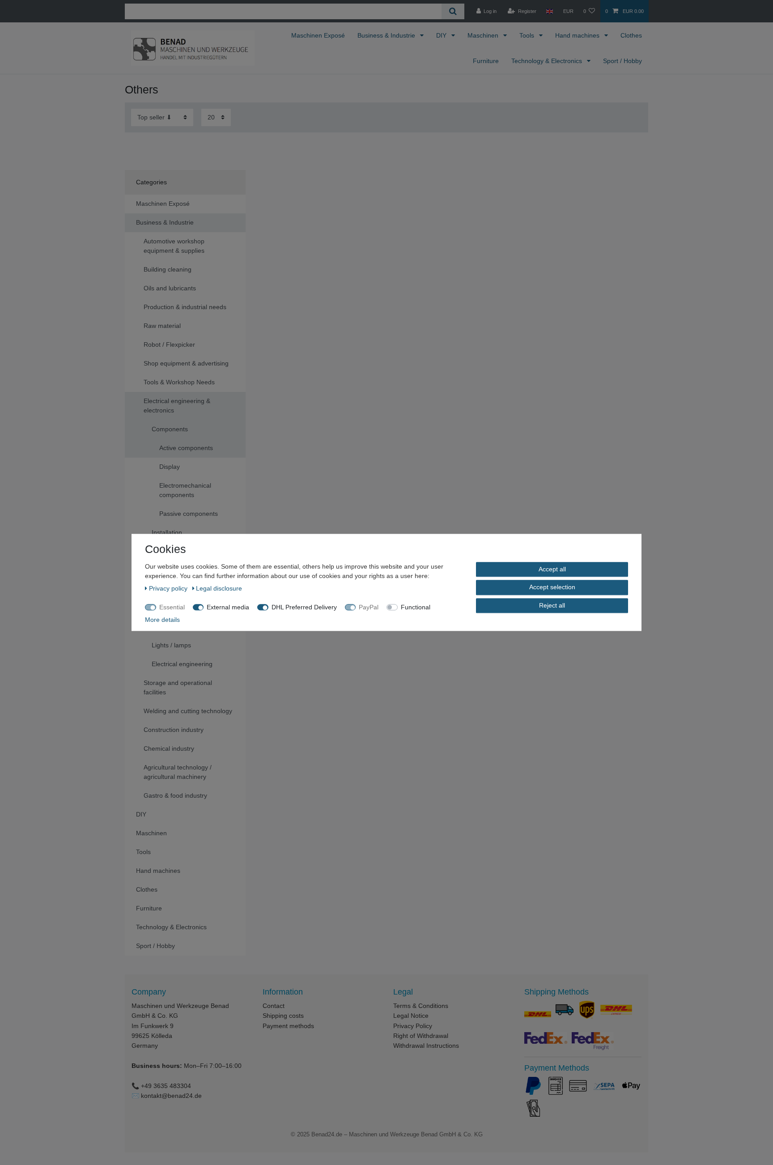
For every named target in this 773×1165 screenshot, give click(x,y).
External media (228, 607)
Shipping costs (283, 1015)
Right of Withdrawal (420, 1035)
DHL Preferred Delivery (304, 607)
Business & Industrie (387, 35)
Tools (527, 35)
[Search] (453, 11)
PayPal (368, 607)
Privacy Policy (412, 1025)
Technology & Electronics (547, 60)
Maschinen (483, 35)
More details (162, 619)
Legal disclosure (219, 588)
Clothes (631, 35)
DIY (442, 35)
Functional (415, 607)
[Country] (549, 11)
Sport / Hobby (622, 60)
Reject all (552, 605)
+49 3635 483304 (166, 1085)
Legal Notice (411, 1015)
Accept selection (552, 587)
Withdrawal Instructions (426, 1045)
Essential (172, 607)
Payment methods (288, 1025)
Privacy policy (169, 588)
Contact (274, 1005)
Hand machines (578, 35)
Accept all (552, 569)
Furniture (486, 60)
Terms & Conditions (420, 1005)
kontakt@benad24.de (171, 1095)
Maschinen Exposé (318, 35)
